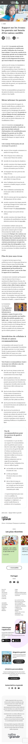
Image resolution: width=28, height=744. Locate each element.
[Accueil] (14, 2)
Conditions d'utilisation (20, 606)
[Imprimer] (18, 582)
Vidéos (3, 609)
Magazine (4, 607)
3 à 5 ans (4, 597)
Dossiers (4, 606)
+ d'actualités (14, 568)
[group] (10, 549)
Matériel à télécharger (20, 592)
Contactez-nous (19, 615)
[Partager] (10, 582)
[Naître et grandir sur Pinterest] (15, 688)
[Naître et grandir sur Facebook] (12, 688)
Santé (3, 591)
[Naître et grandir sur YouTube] (19, 688)
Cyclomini (17, 595)
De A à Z (4, 589)
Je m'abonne (14, 678)
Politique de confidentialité (18, 608)
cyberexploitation (20, 208)
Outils (16, 589)
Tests (16, 591)
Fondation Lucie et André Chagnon (14, 710)
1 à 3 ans (4, 595)
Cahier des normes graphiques (20, 612)
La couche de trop (19, 600)
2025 (4, 24)
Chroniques (5, 604)
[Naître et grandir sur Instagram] (9, 688)
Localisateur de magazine (19, 661)
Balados (4, 610)
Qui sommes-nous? (20, 604)
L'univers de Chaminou (20, 594)
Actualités (4, 603)
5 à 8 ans (4, 598)
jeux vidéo (22, 221)
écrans (21, 71)
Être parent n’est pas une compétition (20, 602)
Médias (17, 610)
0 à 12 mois (4, 594)
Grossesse (4, 592)
